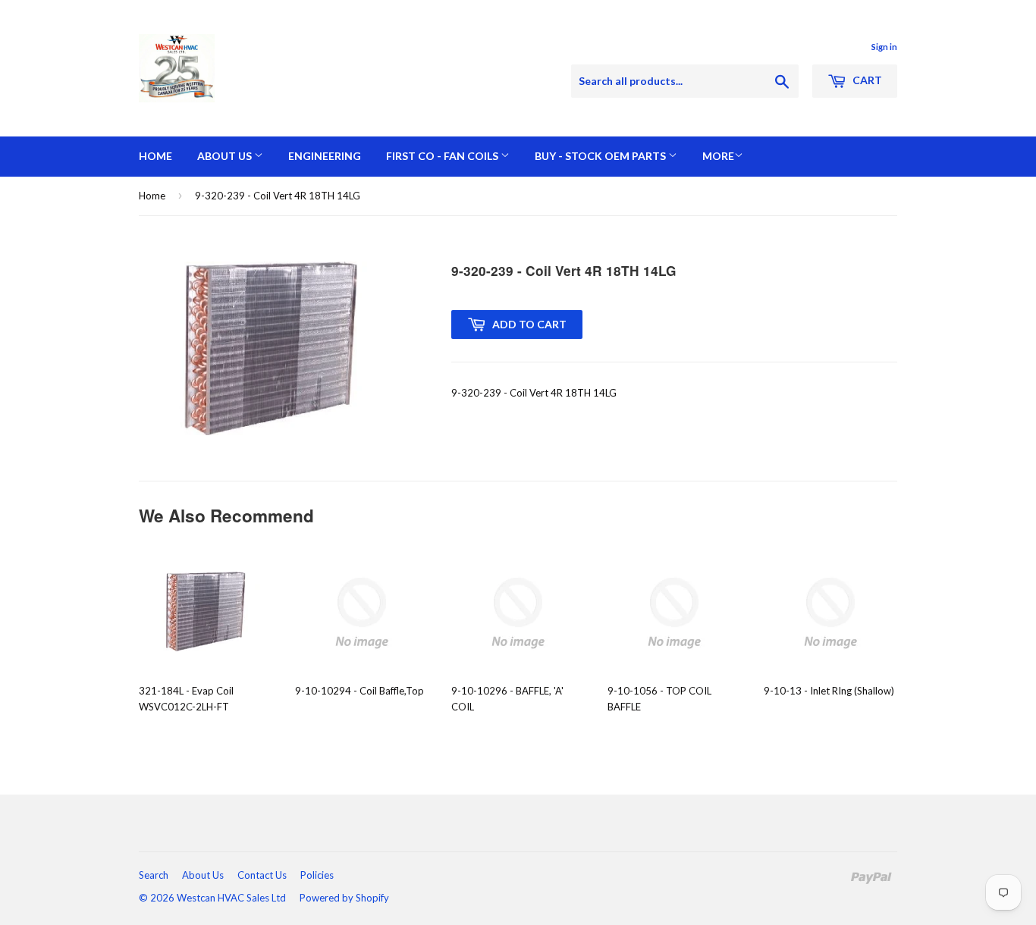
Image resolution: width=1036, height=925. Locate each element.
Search (153, 875)
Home (155, 155)
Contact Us (262, 875)
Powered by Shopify (344, 898)
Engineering (324, 155)
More (718, 155)
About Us (225, 155)
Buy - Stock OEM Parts (601, 155)
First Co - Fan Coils (443, 155)
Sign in (884, 47)
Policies (317, 875)
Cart (866, 80)
